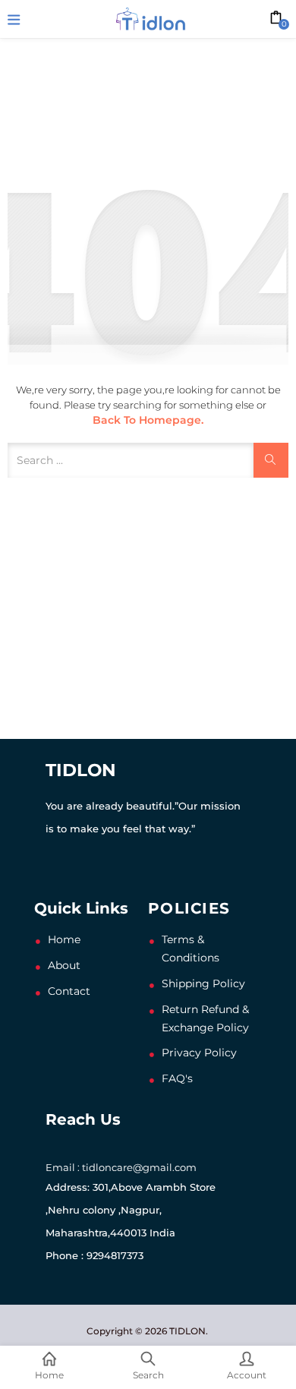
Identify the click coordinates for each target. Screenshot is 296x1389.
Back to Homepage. (148, 420)
